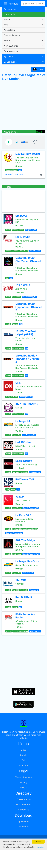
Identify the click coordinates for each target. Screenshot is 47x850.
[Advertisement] (23, 106)
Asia (6, 24)
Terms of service (23, 777)
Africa (7, 19)
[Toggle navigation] (5, 3)
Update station (23, 804)
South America (11, 51)
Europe (7, 40)
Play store (23, 826)
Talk (24, 760)
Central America (12, 35)
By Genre (8, 56)
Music (23, 750)
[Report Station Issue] (41, 175)
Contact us (23, 809)
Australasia (9, 30)
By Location (10, 9)
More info (40, 847)
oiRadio (14, 3)
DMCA (23, 787)
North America (11, 46)
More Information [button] (13, 174)
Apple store (23, 821)
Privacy (23, 782)
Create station (23, 799)
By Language (10, 62)
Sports (23, 755)
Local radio (9, 14)
